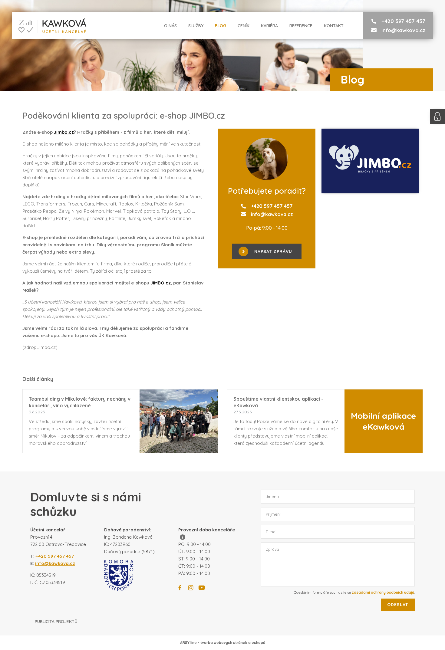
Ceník (243, 25)
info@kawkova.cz (403, 30)
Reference (300, 25)
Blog (220, 25)
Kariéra (269, 25)
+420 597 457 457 (403, 21)
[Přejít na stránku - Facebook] (179, 587)
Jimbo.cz (64, 132)
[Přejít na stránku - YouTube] (201, 587)
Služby (195, 25)
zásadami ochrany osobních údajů (383, 592)
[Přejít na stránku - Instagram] (190, 587)
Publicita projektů (56, 621)
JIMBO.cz (160, 283)
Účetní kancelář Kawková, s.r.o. (49, 25)
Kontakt (334, 25)
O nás (170, 25)
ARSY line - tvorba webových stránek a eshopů (222, 642)
